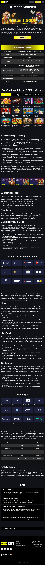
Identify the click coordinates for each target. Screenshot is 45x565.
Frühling (27, 94)
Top (5, 94)
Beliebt (16, 94)
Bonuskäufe (38, 94)
